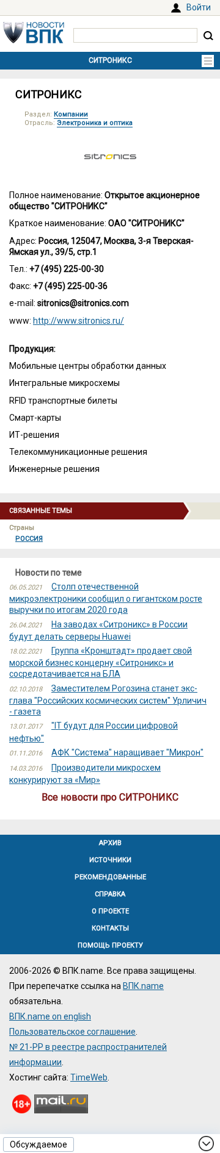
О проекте (110, 911)
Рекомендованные (110, 877)
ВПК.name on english (50, 1016)
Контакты (110, 928)
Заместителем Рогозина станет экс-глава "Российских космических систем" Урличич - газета (108, 700)
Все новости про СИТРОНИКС (110, 797)
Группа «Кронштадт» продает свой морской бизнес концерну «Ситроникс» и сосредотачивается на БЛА (100, 662)
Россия (29, 539)
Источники (110, 860)
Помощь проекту (110, 945)
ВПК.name (143, 986)
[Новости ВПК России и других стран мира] (33, 40)
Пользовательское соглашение (72, 1032)
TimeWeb (89, 1077)
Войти (198, 7)
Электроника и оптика (95, 123)
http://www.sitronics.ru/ (78, 321)
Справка (110, 894)
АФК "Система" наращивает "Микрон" (127, 752)
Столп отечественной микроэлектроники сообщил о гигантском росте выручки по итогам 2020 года (105, 598)
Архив (110, 843)
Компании (71, 114)
